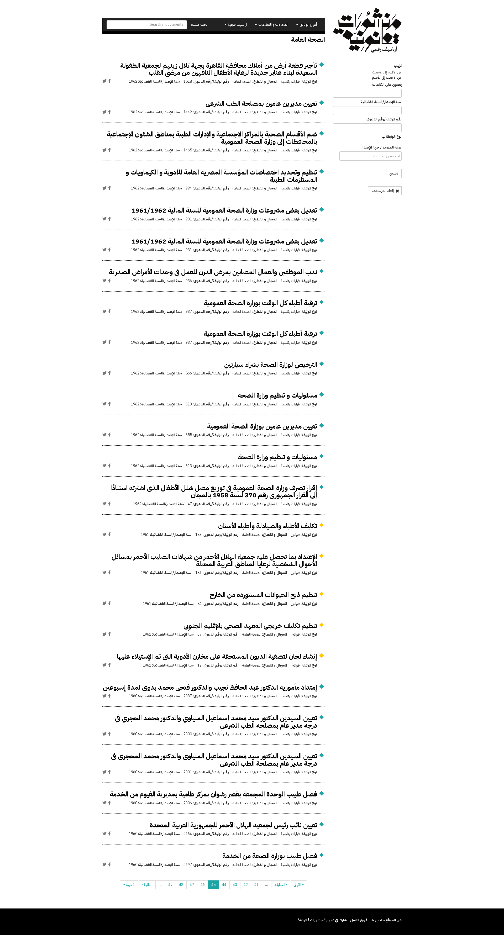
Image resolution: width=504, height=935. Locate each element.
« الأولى (298, 885)
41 (256, 885)
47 (192, 885)
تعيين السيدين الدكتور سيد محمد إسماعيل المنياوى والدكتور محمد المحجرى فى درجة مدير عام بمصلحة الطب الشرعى (214, 759)
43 (235, 885)
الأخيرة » (129, 885)
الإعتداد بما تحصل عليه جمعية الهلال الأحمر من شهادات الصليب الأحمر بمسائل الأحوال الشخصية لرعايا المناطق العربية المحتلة (214, 560)
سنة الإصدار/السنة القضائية (381, 102)
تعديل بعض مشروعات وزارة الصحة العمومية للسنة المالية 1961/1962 (224, 210)
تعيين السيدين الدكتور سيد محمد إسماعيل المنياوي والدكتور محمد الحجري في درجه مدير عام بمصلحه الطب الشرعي (216, 721)
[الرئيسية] (367, 30)
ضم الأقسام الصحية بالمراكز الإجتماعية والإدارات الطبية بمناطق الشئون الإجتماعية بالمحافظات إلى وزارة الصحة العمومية (212, 137)
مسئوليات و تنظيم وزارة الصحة (277, 395)
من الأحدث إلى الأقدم (387, 77)
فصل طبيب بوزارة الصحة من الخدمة (269, 856)
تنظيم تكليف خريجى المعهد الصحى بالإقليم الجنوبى (250, 626)
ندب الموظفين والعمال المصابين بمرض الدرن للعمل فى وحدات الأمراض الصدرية (213, 272)
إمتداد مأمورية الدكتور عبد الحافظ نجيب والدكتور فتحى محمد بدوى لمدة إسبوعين (210, 687)
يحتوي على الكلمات (387, 84)
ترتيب (398, 65)
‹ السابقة (281, 885)
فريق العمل (358, 920)
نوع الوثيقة (394, 136)
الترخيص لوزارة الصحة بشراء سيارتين (270, 364)
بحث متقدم (199, 24)
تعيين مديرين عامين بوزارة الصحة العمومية (262, 426)
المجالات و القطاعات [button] (273, 24)
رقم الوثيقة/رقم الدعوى (384, 119)
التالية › (147, 885)
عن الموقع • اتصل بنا (386, 920)
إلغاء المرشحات (383, 190)
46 (203, 885)
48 (181, 885)
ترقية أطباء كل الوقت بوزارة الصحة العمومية (260, 303)
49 (170, 885)
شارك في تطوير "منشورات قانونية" (322, 920)
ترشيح (394, 173)
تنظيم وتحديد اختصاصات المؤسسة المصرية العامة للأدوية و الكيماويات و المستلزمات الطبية (221, 175)
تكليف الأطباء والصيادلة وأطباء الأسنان (267, 526)
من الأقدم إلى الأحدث (387, 72)
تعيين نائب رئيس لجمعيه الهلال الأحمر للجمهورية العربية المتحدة (233, 825)
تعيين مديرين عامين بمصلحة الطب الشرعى (261, 103)
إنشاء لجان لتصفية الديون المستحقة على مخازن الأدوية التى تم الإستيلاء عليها (217, 656)
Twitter (104, 81)
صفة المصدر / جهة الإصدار (381, 147)
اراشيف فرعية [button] (237, 24)
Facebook (109, 81)
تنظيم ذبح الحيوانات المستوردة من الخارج (263, 595)
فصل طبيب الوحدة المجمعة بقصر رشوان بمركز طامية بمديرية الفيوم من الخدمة (213, 794)
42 (246, 885)
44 (224, 885)
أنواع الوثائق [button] (308, 24)
